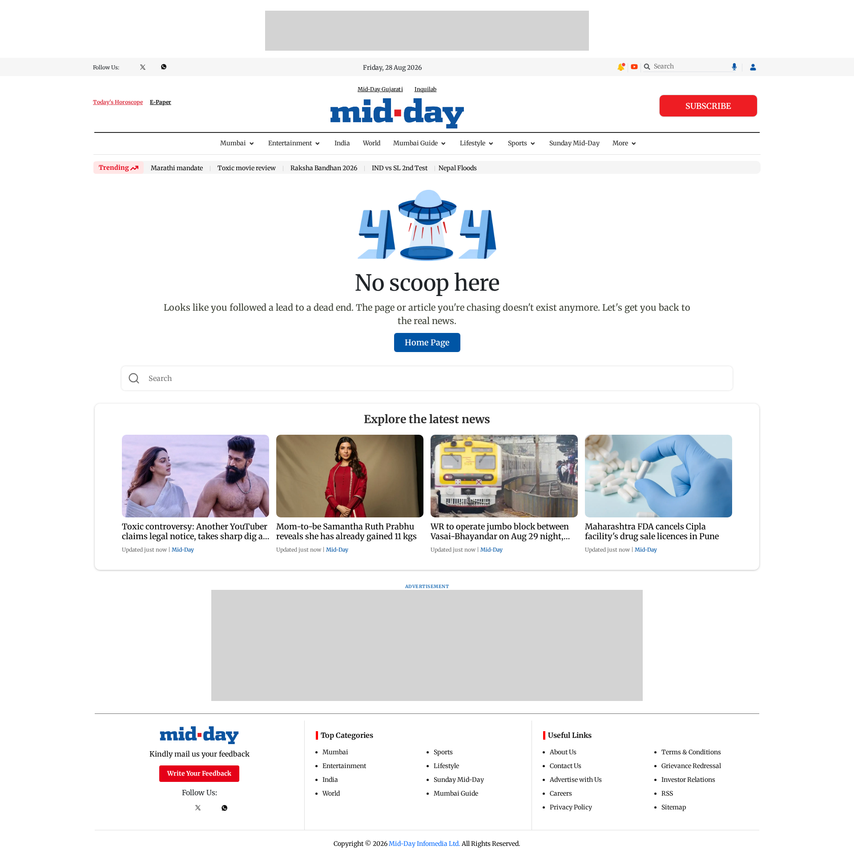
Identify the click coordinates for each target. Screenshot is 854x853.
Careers (561, 793)
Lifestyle (472, 143)
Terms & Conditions (691, 752)
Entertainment (290, 143)
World (371, 143)
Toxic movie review (247, 168)
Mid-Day (183, 549)
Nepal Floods (458, 168)
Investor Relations (688, 780)
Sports (517, 143)
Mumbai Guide (415, 143)
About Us (563, 752)
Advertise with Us (576, 780)
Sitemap (673, 807)
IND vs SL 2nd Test (399, 168)
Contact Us (565, 766)
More (620, 143)
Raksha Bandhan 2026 (323, 168)
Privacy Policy (571, 807)
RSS (667, 793)
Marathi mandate (177, 168)
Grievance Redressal (691, 766)
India (342, 143)
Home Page (427, 342)
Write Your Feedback (199, 773)
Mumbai (233, 143)
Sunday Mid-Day (574, 143)
